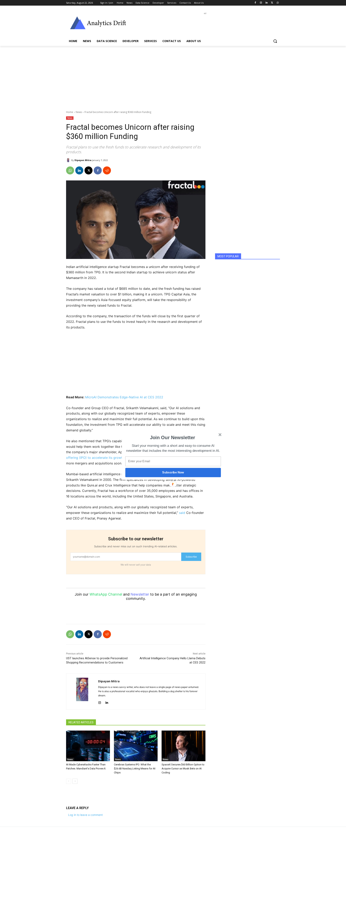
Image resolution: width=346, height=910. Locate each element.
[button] (172, 437)
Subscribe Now (173, 472)
